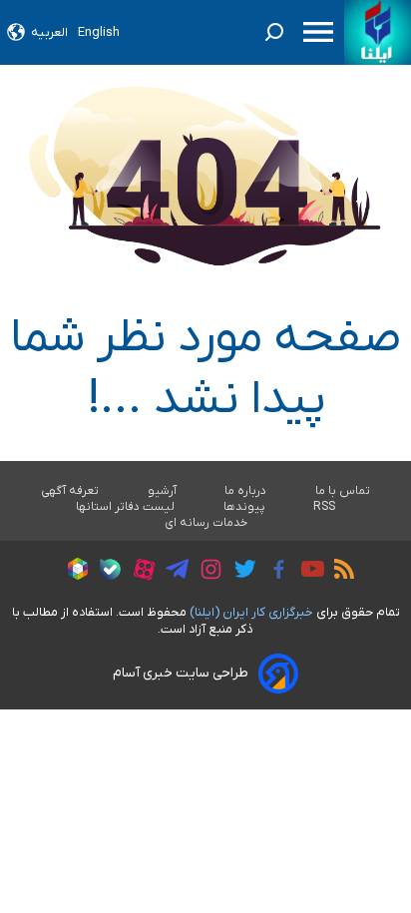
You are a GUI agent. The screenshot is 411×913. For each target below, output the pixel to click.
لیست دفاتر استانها (126, 507)
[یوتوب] (307, 572)
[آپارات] (139, 572)
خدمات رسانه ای (206, 523)
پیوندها (244, 507)
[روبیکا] (73, 572)
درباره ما (245, 491)
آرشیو (162, 491)
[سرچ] (274, 32)
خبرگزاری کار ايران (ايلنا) (251, 612)
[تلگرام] (172, 572)
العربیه (49, 32)
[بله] (105, 572)
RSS (324, 507)
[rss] (339, 572)
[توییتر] (239, 572)
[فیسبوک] (273, 572)
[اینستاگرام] (206, 572)
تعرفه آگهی (70, 491)
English (99, 32)
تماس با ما (343, 491)
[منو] (318, 32)
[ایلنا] (377, 32)
